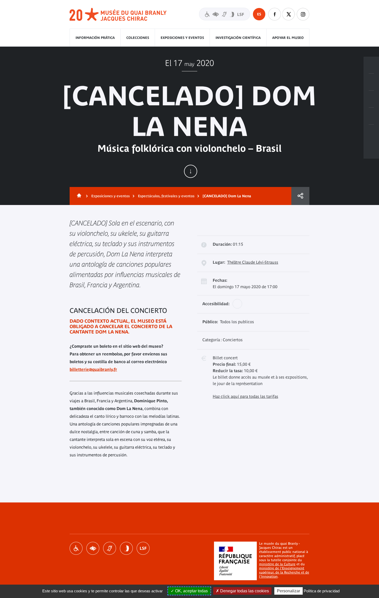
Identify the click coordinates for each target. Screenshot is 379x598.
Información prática (95, 38)
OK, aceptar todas (191, 591)
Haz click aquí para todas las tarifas (245, 396)
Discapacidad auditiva (109, 548)
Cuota (300, 196)
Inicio (78, 196)
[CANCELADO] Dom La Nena (227, 196)
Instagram (302, 14)
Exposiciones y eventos (182, 38)
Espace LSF (143, 548)
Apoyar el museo (288, 38)
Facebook (274, 14)
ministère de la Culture (277, 564)
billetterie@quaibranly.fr (93, 369)
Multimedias (371, 116)
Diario (371, 99)
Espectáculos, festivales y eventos (166, 196)
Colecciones (137, 38)
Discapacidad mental (126, 548)
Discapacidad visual (92, 548)
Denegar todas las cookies (244, 591)
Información (371, 82)
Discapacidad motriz (76, 548)
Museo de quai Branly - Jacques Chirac (118, 14)
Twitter (288, 14)
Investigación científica (238, 38)
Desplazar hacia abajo (190, 171)
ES (259, 14)
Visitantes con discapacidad (224, 14)
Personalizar (288, 591)
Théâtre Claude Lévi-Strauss (252, 262)
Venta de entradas (371, 65)
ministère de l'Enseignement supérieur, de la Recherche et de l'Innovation (284, 572)
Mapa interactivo (371, 133)
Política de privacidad (322, 591)
